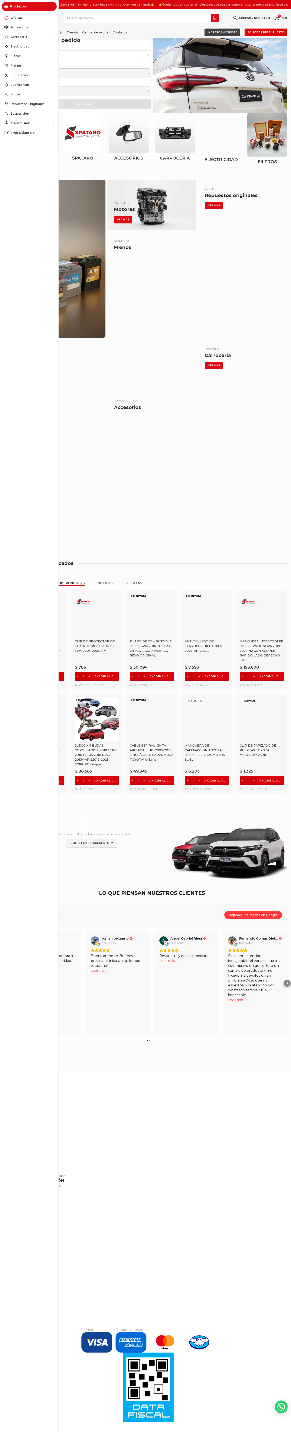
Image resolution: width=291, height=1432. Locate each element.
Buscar (83, 104)
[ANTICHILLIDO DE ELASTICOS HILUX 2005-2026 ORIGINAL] (207, 615)
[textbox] (84, 55)
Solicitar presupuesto (266, 32)
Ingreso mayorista (222, 32)
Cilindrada (24, 65)
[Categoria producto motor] (175, 138)
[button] (155, 75)
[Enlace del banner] (61, 259)
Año (20, 83)
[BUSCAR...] (215, 18)
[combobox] (84, 55)
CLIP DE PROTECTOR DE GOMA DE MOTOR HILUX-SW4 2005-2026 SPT (95, 646)
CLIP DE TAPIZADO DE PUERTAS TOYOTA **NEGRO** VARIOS (258, 750)
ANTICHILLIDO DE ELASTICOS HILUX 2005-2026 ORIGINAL (204, 646)
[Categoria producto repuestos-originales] (221, 141)
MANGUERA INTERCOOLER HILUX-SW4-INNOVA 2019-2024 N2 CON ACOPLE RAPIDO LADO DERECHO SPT (261, 650)
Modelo (22, 47)
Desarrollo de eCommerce (67, 1329)
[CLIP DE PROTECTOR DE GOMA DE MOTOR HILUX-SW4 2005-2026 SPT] (97, 615)
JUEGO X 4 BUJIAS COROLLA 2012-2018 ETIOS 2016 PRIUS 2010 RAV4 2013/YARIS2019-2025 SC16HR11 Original (96, 755)
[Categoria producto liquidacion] (83, 138)
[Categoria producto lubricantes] (129, 137)
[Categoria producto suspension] (267, 138)
